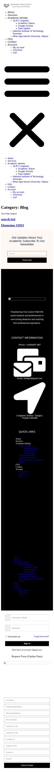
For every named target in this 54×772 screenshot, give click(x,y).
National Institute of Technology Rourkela (28, 456)
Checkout (17, 50)
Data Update (24, 28)
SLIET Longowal (21, 20)
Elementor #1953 (12, 225)
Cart (15, 52)
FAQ (10, 39)
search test (8, 219)
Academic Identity (18, 18)
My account (18, 47)
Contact (12, 41)
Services (12, 15)
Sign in (27, 643)
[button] (27, 105)
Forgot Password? (41, 636)
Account (12, 44)
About (11, 12)
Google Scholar (25, 26)
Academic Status (26, 23)
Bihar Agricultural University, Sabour (30, 36)
